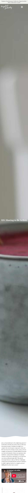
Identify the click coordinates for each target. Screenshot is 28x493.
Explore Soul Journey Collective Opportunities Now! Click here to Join (14, 2)
